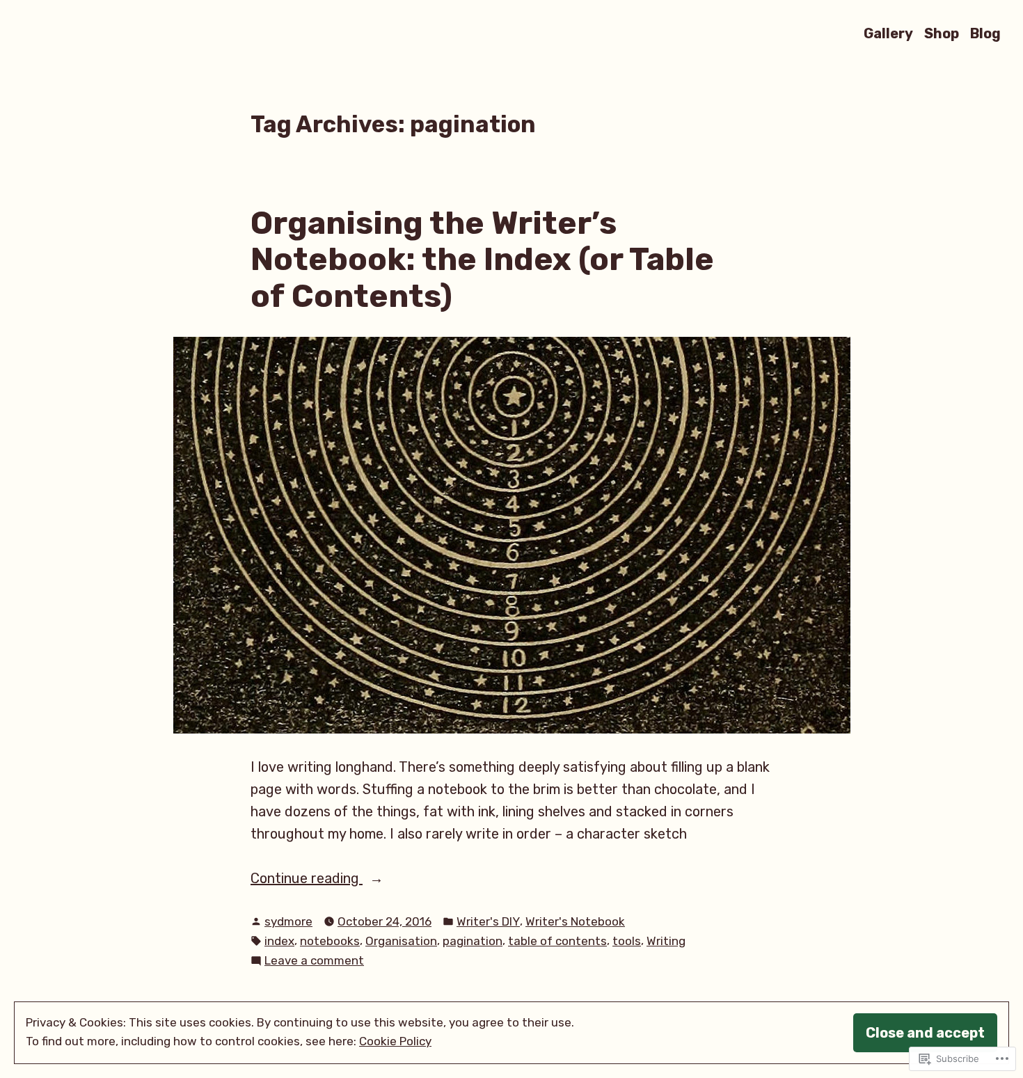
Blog (985, 33)
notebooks (330, 941)
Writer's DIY (488, 921)
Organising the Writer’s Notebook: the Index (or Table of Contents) (482, 259)
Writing (666, 941)
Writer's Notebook (575, 921)
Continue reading (307, 879)
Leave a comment (314, 961)
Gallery (888, 33)
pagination (472, 941)
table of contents (557, 941)
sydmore (288, 921)
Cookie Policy (395, 1041)
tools (626, 941)
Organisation (401, 941)
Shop (941, 33)
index (279, 941)
